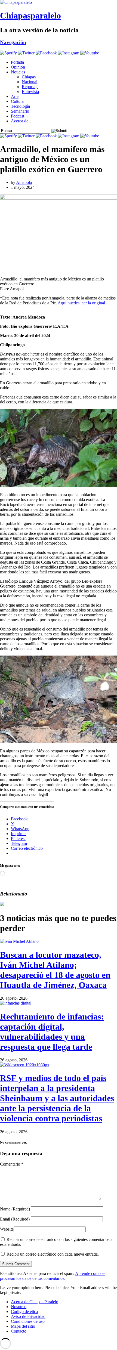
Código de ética (24, 1311)
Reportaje (30, 86)
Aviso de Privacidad (28, 1316)
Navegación (13, 42)
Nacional (29, 81)
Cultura (17, 101)
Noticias (18, 72)
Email (15, 1219)
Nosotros (18, 1306)
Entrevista (30, 91)
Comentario (11, 1164)
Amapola (24, 182)
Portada (17, 62)
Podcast (17, 116)
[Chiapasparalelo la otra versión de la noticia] (58, 2)
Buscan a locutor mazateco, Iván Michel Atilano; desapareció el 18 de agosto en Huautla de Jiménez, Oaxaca (55, 970)
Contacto (18, 1331)
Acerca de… (22, 121)
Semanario (20, 111)
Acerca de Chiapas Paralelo (34, 1301)
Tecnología (20, 106)
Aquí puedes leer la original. (82, 303)
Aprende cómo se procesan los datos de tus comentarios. (52, 1276)
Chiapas (29, 77)
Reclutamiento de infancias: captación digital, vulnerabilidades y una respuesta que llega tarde (52, 1032)
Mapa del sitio (23, 1326)
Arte (15, 96)
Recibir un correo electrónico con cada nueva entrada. (53, 1254)
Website (7, 1229)
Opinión (18, 67)
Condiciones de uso (28, 1321)
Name (15, 1209)
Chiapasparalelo (30, 15)
